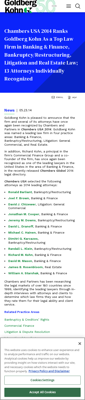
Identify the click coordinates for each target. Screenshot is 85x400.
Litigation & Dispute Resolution (27, 332)
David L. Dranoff (20, 226)
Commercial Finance (19, 325)
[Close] (80, 343)
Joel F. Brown (18, 198)
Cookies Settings (42, 380)
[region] (42, 368)
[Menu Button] (69, 6)
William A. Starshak (23, 273)
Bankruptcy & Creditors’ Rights (26, 319)
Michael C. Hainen (22, 232)
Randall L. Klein (20, 248)
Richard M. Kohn (20, 255)
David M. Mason (20, 261)
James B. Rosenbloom (25, 267)
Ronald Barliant (20, 192)
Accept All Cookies (42, 392)
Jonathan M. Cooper (23, 214)
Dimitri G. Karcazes (23, 238)
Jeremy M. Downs (22, 220)
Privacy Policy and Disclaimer (49, 371)
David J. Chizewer (22, 204)
